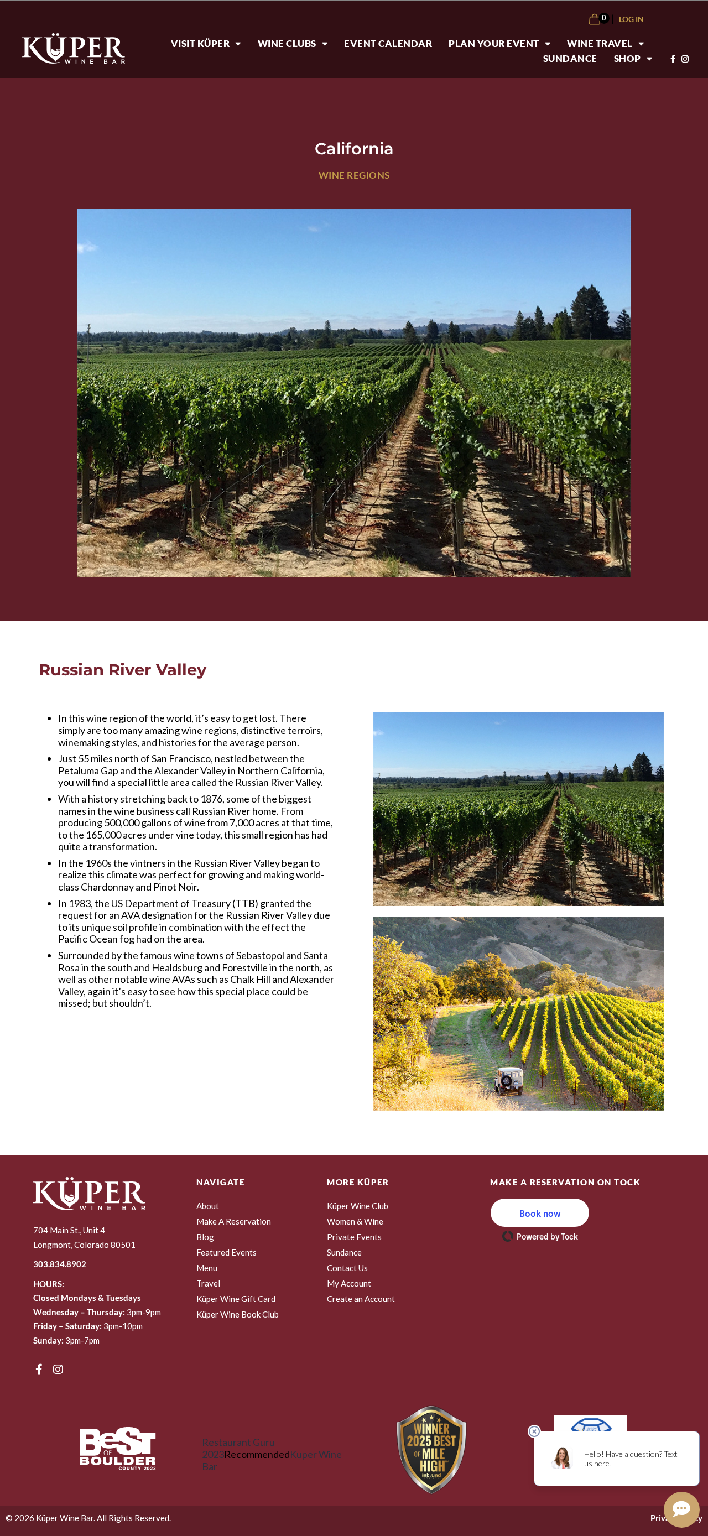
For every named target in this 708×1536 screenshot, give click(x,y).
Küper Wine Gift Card (235, 1299)
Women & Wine (355, 1221)
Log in (631, 19)
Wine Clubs (287, 43)
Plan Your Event (494, 43)
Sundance (570, 58)
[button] (540, 1213)
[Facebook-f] (38, 1369)
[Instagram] (58, 1369)
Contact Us (347, 1268)
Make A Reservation (233, 1221)
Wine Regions (354, 175)
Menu (206, 1268)
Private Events (354, 1237)
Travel (208, 1283)
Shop (627, 58)
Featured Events (226, 1252)
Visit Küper (200, 43)
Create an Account (361, 1299)
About (207, 1206)
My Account (349, 1283)
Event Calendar (388, 43)
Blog (205, 1237)
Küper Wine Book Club (237, 1314)
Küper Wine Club (357, 1206)
